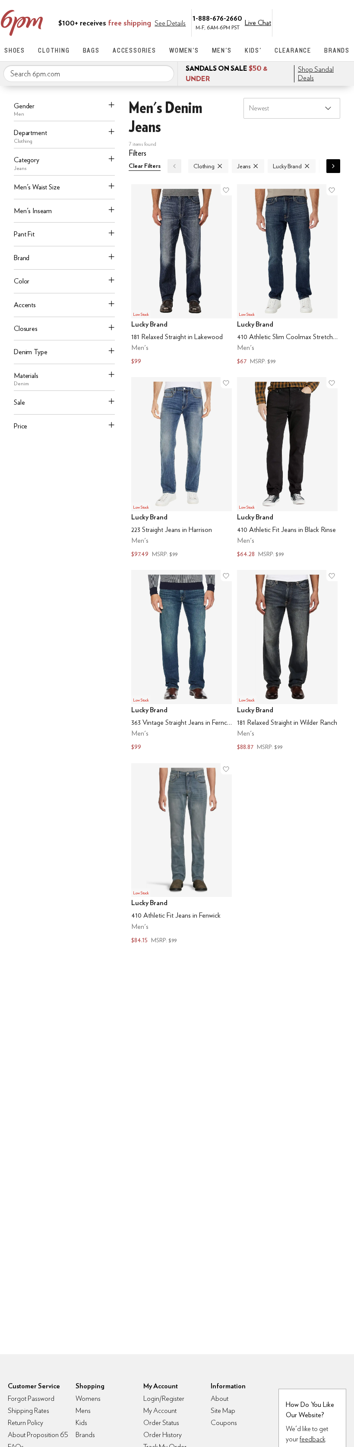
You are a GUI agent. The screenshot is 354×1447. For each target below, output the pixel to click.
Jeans (243, 166)
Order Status (161, 1423)
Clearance (293, 50)
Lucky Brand (287, 166)
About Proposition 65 (38, 1435)
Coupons (224, 1423)
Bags (91, 50)
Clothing (54, 50)
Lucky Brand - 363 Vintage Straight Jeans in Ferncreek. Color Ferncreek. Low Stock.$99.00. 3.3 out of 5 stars (181, 661)
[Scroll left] (174, 166)
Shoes (14, 50)
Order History (162, 1435)
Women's (184, 50)
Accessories (134, 50)
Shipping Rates (28, 1410)
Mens (83, 1410)
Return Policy (25, 1423)
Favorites (327, 22)
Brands (337, 50)
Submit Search (164, 73)
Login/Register (163, 1398)
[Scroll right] (333, 166)
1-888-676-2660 (217, 17)
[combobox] (88, 74)
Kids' (253, 50)
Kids (81, 1423)
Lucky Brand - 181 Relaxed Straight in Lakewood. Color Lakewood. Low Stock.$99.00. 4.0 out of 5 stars (181, 275)
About (219, 1398)
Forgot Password (31, 1398)
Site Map (223, 1410)
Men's (222, 50)
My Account (290, 22)
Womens (88, 1398)
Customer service (309, 22)
